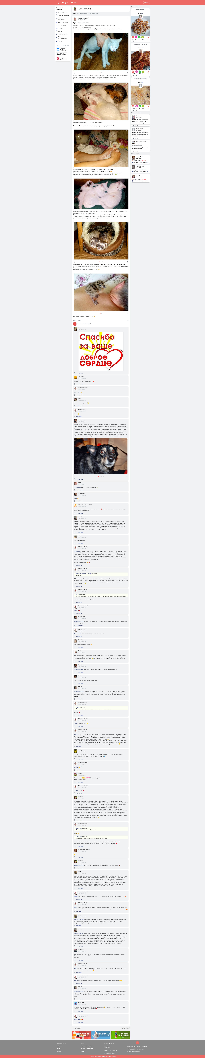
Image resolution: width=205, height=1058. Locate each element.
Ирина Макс (81, 420)
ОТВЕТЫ (82, 1051)
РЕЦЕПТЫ (59, 1046)
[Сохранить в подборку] (128, 320)
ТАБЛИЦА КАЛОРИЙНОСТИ (87, 1046)
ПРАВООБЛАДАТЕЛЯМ (109, 1043)
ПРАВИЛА (112, 1053)
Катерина (80, 328)
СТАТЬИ (59, 1051)
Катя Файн (81, 376)
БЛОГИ (58, 1048)
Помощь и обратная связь (62, 45)
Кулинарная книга (82, 13)
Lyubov (80, 773)
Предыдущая (76, 1028)
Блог (74, 13)
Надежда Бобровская (84, 849)
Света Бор (81, 640)
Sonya (79, 398)
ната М (80, 517)
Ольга (79, 650)
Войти (146, 2)
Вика (79, 482)
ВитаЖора (81, 1002)
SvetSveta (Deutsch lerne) (85, 504)
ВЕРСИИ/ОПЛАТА (107, 1047)
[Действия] (128, 18)
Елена (79, 676)
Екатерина (81, 949)
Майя (79, 536)
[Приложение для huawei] (63, 58)
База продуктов (93, 13)
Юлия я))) (80, 796)
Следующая (125, 1028)
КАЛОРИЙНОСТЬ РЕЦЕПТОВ (87, 1048)
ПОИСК (82, 1043)
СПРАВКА (106, 1046)
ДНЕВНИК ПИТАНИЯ (61, 1043)
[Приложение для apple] (63, 54)
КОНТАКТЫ (114, 1050)
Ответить (80, 373)
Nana (79, 871)
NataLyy (80, 750)
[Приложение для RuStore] (63, 49)
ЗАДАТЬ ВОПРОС (107, 1050)
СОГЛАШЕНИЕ (107, 1053)
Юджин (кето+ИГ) (84, 9)
